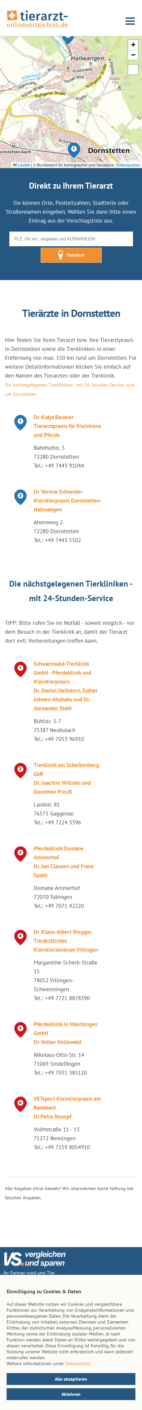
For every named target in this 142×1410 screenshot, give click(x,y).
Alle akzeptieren (71, 1379)
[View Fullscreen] (133, 70)
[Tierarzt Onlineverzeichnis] (37, 27)
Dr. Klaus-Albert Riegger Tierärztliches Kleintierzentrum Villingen (66, 940)
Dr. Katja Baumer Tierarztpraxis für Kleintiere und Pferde (67, 426)
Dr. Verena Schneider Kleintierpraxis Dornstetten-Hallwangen (68, 500)
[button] (74, 150)
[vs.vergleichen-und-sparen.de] (34, 1266)
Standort (75, 255)
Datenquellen (128, 165)
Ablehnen (71, 1394)
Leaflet (23, 165)
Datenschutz (77, 1363)
